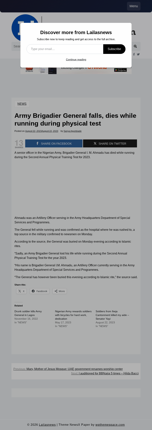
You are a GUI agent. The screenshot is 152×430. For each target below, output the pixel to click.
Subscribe (114, 49)
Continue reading (76, 59)
